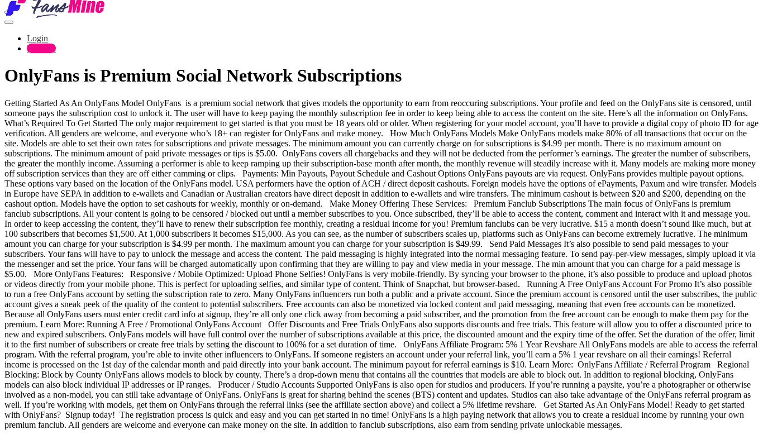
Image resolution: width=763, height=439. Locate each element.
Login (37, 38)
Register (41, 48)
